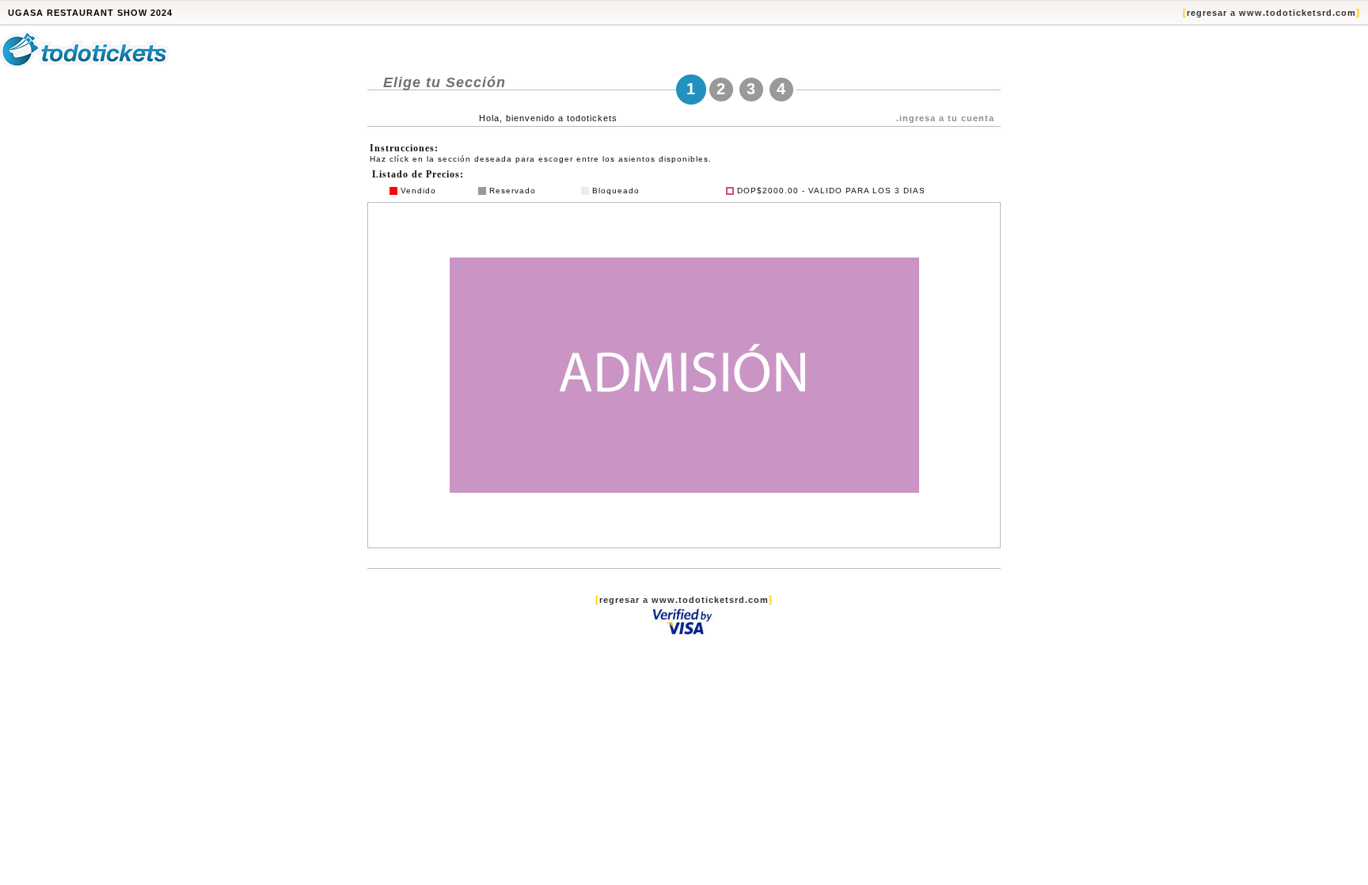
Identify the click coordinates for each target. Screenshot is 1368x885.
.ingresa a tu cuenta (945, 118)
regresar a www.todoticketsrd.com (1271, 12)
